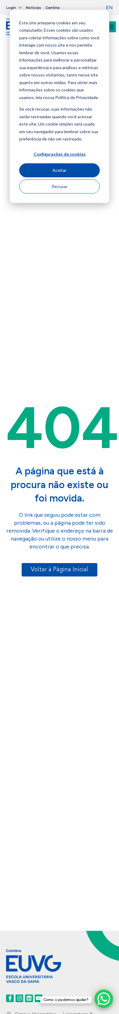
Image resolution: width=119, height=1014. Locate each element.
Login (11, 7)
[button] (110, 26)
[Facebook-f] (10, 998)
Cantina (52, 7)
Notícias (33, 7)
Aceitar (59, 170)
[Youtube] (38, 998)
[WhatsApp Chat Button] (104, 999)
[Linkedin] (29, 998)
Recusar (59, 186)
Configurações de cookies (60, 154)
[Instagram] (19, 998)
